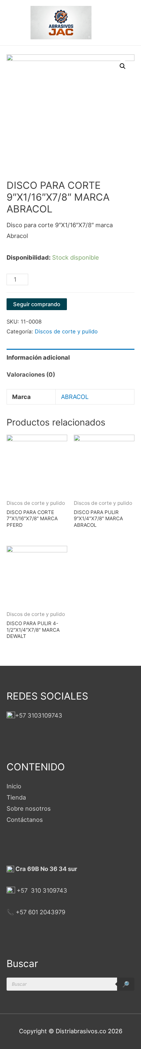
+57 (22, 890)
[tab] (70, 357)
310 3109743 (48, 890)
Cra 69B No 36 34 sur (45, 868)
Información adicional (38, 357)
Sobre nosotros (29, 808)
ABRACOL (75, 396)
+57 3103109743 (38, 715)
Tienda (16, 797)
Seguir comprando (36, 304)
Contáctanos (25, 819)
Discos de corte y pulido (66, 331)
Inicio (14, 786)
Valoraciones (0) (31, 374)
